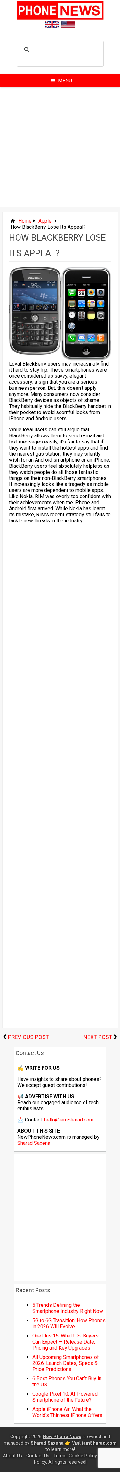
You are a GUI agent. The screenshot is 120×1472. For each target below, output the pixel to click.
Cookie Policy (83, 1456)
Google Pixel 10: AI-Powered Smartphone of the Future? (65, 1397)
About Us (12, 1456)
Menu (65, 81)
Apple (45, 221)
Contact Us (37, 1456)
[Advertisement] (60, 147)
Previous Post (28, 1037)
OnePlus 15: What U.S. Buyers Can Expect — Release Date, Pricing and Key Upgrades (65, 1342)
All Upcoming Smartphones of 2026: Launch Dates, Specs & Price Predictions (65, 1363)
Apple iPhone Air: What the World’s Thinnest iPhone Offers (67, 1412)
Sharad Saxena (33, 1143)
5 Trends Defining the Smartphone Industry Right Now (67, 1308)
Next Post (98, 1037)
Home (25, 221)
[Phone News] (60, 18)
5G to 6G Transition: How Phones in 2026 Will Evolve (69, 1323)
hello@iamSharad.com (68, 1120)
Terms (60, 1456)
